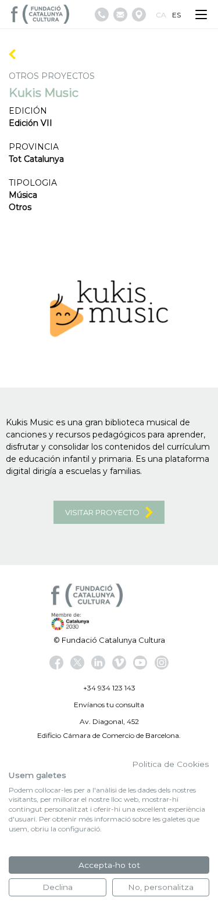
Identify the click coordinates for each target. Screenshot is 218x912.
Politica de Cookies (170, 764)
